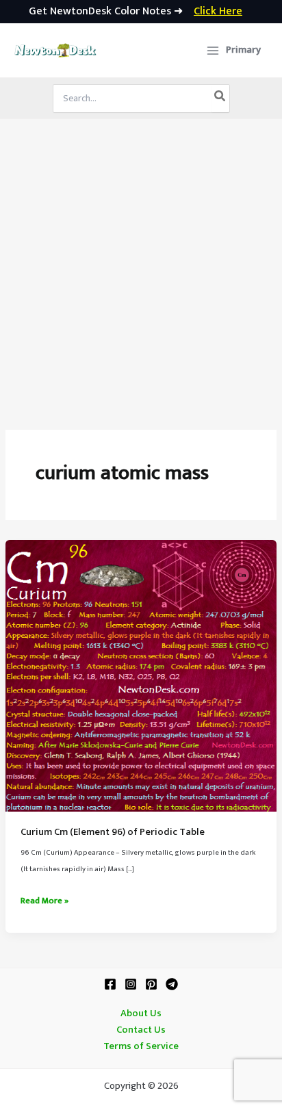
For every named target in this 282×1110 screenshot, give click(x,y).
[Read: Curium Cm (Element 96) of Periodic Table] (141, 675)
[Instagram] (131, 984)
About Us (141, 1013)
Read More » (44, 901)
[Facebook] (110, 984)
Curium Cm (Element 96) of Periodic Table (113, 832)
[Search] (220, 98)
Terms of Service (141, 1046)
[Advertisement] (141, 267)
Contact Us (141, 1030)
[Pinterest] (151, 984)
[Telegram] (172, 984)
